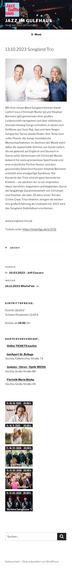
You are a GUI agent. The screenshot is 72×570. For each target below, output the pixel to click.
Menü (38, 34)
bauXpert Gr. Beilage (20, 354)
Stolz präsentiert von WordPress (40, 561)
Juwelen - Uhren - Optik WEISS (26, 367)
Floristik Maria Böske (20, 379)
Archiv (15, 248)
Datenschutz (12, 561)
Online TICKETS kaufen (22, 345)
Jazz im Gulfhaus (28, 20)
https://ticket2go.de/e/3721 (39, 229)
